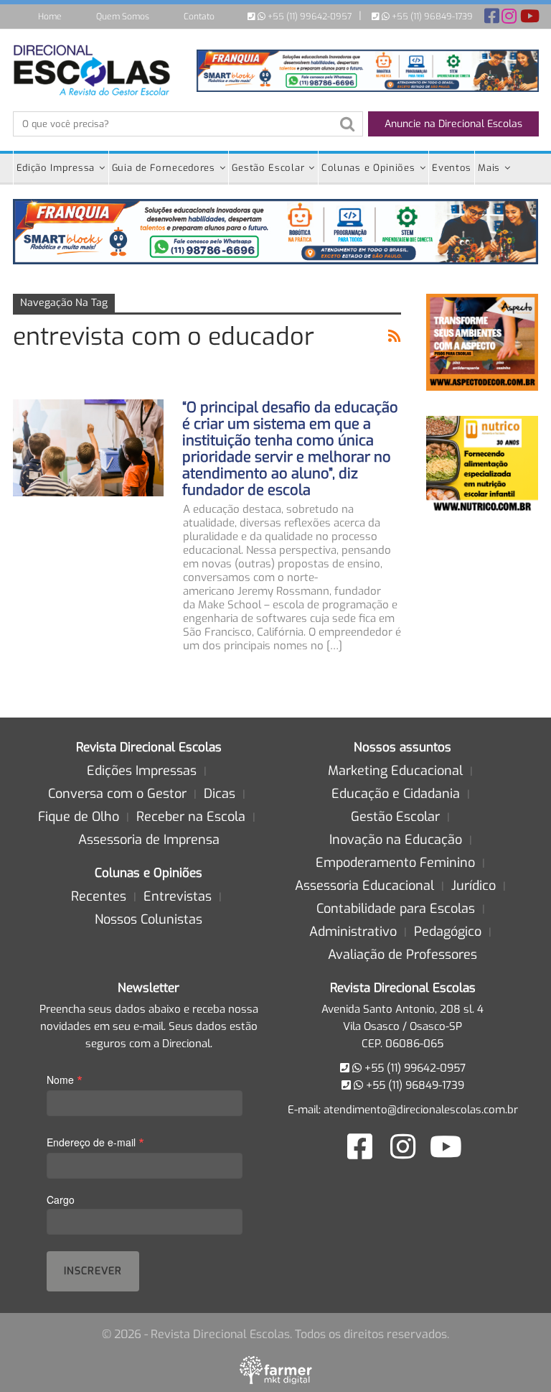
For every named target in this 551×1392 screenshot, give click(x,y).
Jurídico (473, 885)
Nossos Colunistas (148, 919)
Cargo (61, 1199)
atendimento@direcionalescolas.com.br (421, 1110)
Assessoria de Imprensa (149, 839)
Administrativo (353, 931)
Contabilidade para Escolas (395, 908)
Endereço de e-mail (95, 1142)
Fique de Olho (78, 816)
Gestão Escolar (268, 168)
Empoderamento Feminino (395, 862)
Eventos (451, 168)
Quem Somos (122, 16)
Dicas (219, 793)
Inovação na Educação (395, 839)
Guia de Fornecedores (163, 168)
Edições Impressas (142, 770)
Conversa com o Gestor (117, 793)
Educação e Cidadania (395, 793)
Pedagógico (447, 931)
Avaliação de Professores (402, 954)
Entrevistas (177, 896)
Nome (65, 1079)
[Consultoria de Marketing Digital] (276, 1369)
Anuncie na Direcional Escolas (453, 124)
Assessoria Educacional (364, 885)
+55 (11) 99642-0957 (308, 16)
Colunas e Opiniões (368, 168)
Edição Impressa (56, 168)
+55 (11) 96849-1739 (431, 16)
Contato (199, 16)
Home (50, 16)
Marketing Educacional (395, 770)
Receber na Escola (190, 816)
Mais (489, 168)
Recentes (98, 896)
